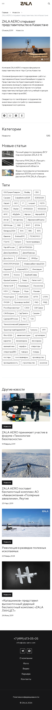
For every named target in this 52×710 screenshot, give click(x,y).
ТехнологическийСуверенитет (16, 324)
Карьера (26, 674)
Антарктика (18, 220)
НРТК (35, 297)
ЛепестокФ (8, 286)
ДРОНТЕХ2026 (25, 247)
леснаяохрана (21, 341)
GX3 (15, 203)
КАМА (6, 275)
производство (38, 357)
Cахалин (7, 198)
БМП (28, 225)
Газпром (17, 242)
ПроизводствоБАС (22, 302)
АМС (6, 214)
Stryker (16, 209)
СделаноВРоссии (11, 319)
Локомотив (38, 286)
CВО (37, 192)
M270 (42, 203)
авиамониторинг (24, 335)
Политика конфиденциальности (26, 697)
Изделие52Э (22, 269)
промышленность (11, 363)
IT (23, 203)
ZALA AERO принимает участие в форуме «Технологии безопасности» (24, 436)
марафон (22, 346)
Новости (16, 12)
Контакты (26, 679)
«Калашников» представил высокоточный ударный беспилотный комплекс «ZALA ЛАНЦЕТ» (22, 605)
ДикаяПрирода (29, 253)
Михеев (36, 291)
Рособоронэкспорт (12, 308)
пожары (36, 352)
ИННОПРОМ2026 (11, 264)
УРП (44, 330)
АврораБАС (40, 214)
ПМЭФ (6, 302)
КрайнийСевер (31, 275)
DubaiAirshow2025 (22, 198)
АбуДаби (16, 214)
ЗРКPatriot (22, 258)
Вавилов (7, 236)
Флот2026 (8, 335)
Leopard (31, 203)
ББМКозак (8, 225)
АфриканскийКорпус (36, 220)
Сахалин (36, 313)
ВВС (30, 231)
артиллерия (40, 335)
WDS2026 (42, 209)
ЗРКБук (34, 258)
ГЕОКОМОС (35, 236)
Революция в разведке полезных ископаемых (24, 549)
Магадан (15, 291)
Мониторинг (9, 297)
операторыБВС (10, 352)
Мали (26, 291)
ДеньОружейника (11, 253)
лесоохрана (36, 341)
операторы (35, 346)
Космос (17, 275)
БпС (22, 231)
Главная (5, 12)
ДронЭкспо (8, 258)
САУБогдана (9, 313)
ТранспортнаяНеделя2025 (14, 330)
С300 (26, 308)
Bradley (27, 192)
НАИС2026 (24, 297)
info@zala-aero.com (26, 643)
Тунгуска (33, 330)
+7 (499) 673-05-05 (26, 638)
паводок (24, 352)
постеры (7, 357)
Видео (26, 668)
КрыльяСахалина (10, 280)
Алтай (6, 220)
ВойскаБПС (20, 236)
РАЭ (36, 302)
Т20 (32, 319)
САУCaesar (38, 308)
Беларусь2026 (9, 231)
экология (43, 363)
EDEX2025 (39, 198)
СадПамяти (23, 313)
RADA (6, 209)
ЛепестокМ (36, 280)
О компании (26, 658)
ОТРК (45, 297)
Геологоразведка (33, 242)
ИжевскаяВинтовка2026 (34, 264)
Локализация (23, 286)
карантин (7, 341)
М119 (6, 291)
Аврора (27, 214)
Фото (26, 663)
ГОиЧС (7, 242)
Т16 (24, 319)
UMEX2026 (28, 209)
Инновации (37, 269)
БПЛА (37, 225)
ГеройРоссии (9, 247)
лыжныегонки (9, 346)
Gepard (6, 203)
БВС (19, 225)
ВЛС (39, 231)
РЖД (45, 302)
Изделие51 (8, 269)
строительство (28, 363)
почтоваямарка (21, 357)
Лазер (24, 280)
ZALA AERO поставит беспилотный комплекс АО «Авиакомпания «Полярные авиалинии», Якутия (20, 493)
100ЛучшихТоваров (12, 192)
